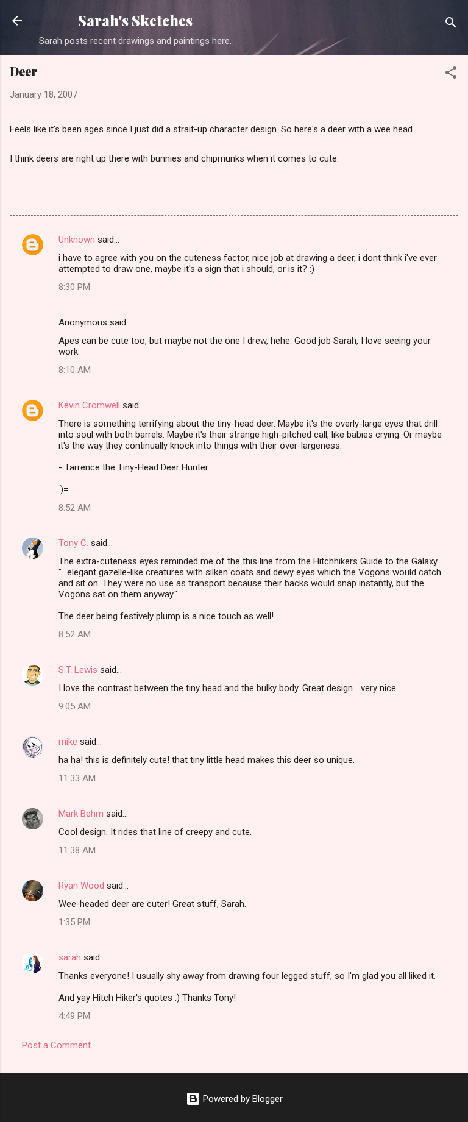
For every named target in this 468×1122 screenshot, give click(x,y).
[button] (451, 74)
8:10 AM (74, 369)
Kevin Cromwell (89, 405)
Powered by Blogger (241, 1098)
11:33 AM (77, 778)
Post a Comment (56, 1045)
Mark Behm (81, 813)
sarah (69, 957)
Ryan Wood (81, 885)
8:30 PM (74, 287)
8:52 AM (74, 507)
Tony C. (73, 543)
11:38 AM (77, 850)
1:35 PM (74, 922)
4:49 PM (74, 1015)
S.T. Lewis (78, 669)
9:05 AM (74, 706)
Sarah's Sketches (135, 20)
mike (67, 741)
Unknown (76, 239)
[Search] (451, 24)
